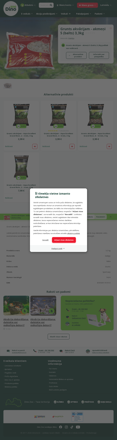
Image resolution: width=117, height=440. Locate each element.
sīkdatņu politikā (73, 233)
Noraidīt (45, 240)
